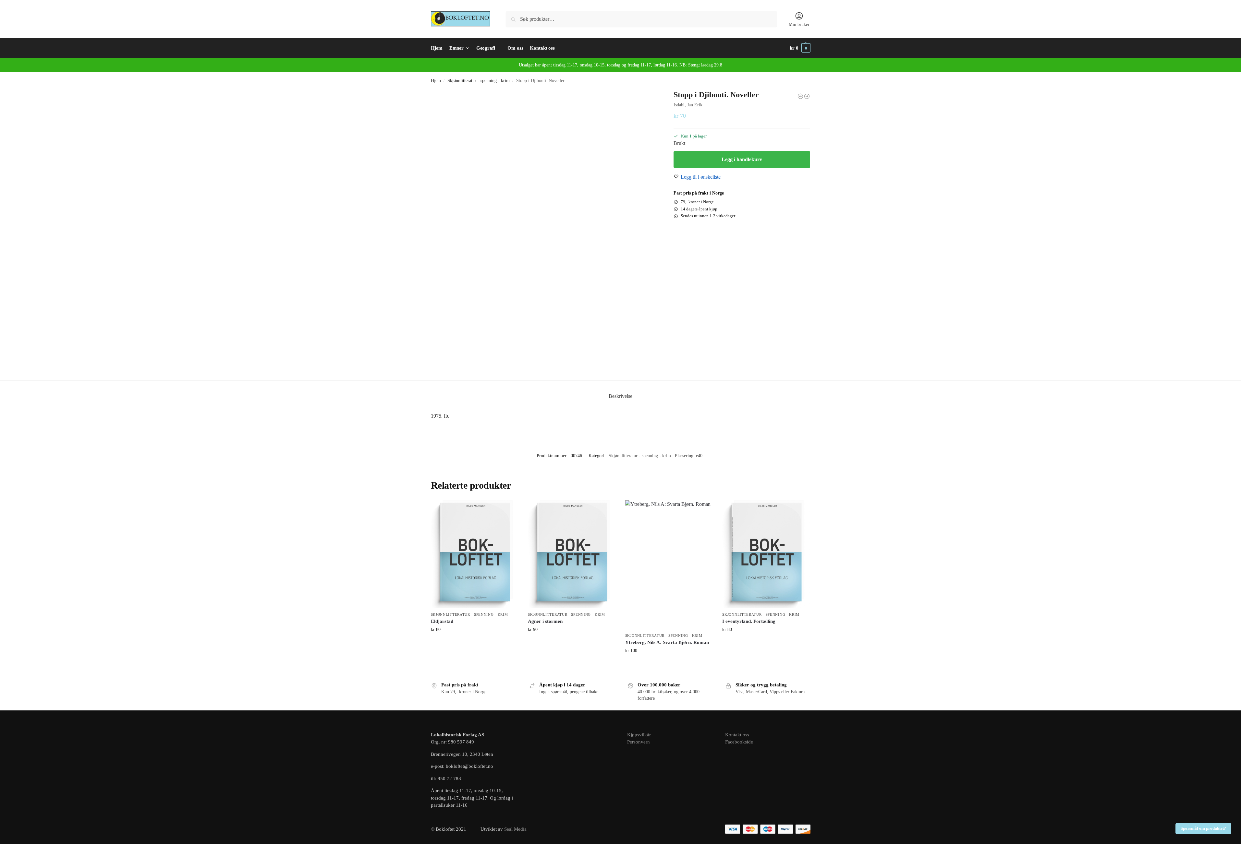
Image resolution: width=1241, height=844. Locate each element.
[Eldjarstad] (474, 554)
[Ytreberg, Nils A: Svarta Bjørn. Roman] (669, 564)
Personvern (638, 741)
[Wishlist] (508, 510)
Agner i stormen (545, 621)
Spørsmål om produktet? (1203, 828)
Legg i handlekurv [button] (474, 643)
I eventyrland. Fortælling (748, 621)
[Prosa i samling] (807, 96)
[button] (800, 48)
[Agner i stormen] (571, 554)
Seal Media (515, 829)
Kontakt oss (737, 734)
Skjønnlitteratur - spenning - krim (478, 80)
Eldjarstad (442, 621)
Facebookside (739, 741)
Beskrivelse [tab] (620, 396)
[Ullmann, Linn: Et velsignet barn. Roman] (800, 96)
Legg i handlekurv (742, 159)
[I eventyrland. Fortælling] (766, 554)
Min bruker (799, 24)
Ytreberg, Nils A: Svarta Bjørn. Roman (667, 642)
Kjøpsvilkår (639, 734)
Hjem (436, 80)
